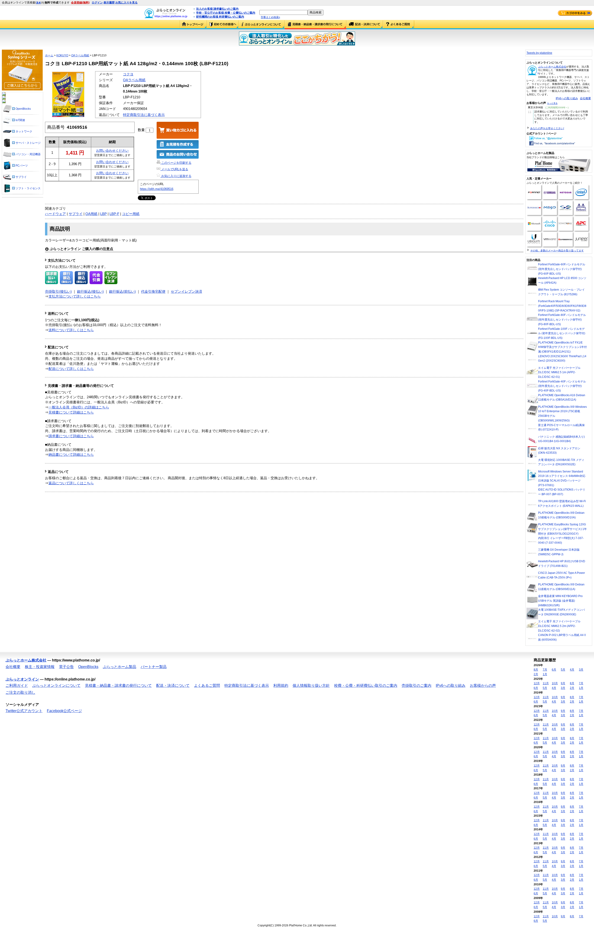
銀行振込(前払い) (122, 291)
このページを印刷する (175, 162)
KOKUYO (62, 55)
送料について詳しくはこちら (71, 330)
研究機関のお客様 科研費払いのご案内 (220, 16)
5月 (563, 669)
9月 (563, 683)
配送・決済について (364, 24)
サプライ (76, 214)
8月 (536, 669)
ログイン (97, 2)
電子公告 (66, 667)
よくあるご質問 (398, 24)
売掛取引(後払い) (58, 291)
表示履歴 (109, 2)
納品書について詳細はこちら (71, 454)
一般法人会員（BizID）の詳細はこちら (78, 407)
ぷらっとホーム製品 (119, 667)
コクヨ (128, 74)
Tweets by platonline (539, 53)
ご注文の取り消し (20, 692)
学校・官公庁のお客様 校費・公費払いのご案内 (225, 12)
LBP (103, 214)
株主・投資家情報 (40, 667)
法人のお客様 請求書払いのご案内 (217, 8)
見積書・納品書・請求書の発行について (315, 24)
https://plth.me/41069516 (156, 189)
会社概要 (585, 98)
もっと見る (552, 103)
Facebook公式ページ (64, 711)
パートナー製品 (154, 667)
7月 (545, 669)
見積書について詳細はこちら (71, 412)
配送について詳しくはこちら (71, 369)
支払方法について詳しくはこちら (74, 296)
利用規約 (280, 685)
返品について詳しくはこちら (71, 483)
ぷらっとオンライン (22, 679)
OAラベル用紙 (80, 55)
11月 (546, 683)
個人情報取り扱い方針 (311, 685)
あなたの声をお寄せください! (547, 128)
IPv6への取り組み (567, 98)
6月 (554, 669)
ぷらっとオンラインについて (262, 24)
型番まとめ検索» (270, 17)
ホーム (49, 55)
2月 (536, 674)
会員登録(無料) (80, 2)
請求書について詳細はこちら (71, 436)
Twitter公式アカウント (24, 711)
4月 (572, 669)
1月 (545, 674)
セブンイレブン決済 (186, 291)
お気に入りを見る (126, 2)
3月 (581, 669)
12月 (537, 683)
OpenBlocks (88, 667)
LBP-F (114, 214)
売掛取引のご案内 (416, 685)
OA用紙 (91, 214)
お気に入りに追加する (175, 176)
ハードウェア (55, 214)
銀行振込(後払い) (90, 291)
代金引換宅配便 (153, 291)
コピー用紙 (130, 214)
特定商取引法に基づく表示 (144, 115)
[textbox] (283, 12)
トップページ (193, 24)
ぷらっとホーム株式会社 (552, 66)
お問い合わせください (112, 150)
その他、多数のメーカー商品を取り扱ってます (557, 250)
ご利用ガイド (223, 24)
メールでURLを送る (174, 169)
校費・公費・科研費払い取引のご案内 (365, 685)
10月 (555, 683)
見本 (38, 2)
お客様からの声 (483, 685)
